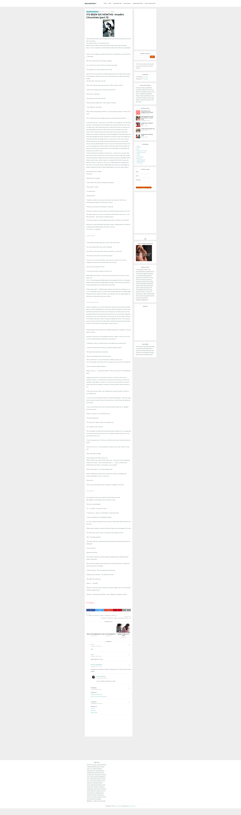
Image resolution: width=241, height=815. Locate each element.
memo (138, 155)
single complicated (92, 11)
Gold (92, 644)
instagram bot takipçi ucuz (96, 694)
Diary (110, 3)
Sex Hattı (93, 708)
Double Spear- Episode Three (147, 135)
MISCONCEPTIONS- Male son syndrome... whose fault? (147, 118)
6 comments (112, 11)
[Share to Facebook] (90, 610)
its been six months (141, 152)
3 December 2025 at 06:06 (96, 703)
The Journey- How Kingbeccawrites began (147, 111)
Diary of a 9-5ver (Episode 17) (109, 634)
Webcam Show (94, 712)
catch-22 (139, 147)
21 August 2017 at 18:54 (96, 656)
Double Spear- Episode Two (147, 123)
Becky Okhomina (101, 676)
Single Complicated (150, 3)
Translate (146, 78)
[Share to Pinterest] (117, 610)
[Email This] (126, 610)
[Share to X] (99, 610)
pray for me (139, 158)
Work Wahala (127, 3)
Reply (129, 702)
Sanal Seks (93, 710)
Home (105, 3)
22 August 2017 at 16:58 (96, 666)
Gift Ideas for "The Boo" (142, 150)
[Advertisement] (108, 747)
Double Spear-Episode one (148, 128)
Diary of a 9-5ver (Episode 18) (94, 634)
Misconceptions (117, 3)
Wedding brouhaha (141, 161)
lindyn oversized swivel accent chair (99, 696)
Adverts (138, 146)
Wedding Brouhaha (138, 3)
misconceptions (140, 156)
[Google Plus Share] (108, 610)
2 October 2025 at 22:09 (96, 689)
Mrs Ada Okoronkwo (96, 664)
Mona (92, 654)
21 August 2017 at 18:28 (96, 646)
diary (138, 149)
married (138, 153)
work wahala (139, 162)
